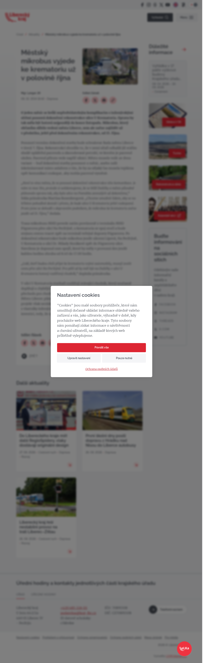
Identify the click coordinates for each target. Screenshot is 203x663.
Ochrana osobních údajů (101, 369)
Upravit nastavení (78, 358)
